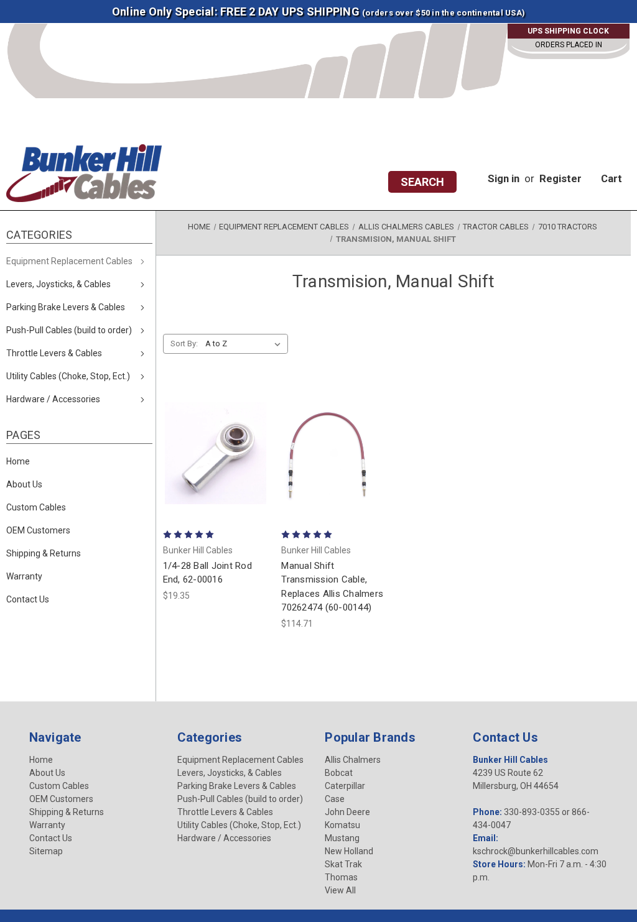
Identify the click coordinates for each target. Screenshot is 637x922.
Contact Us (27, 599)
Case (335, 799)
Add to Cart (216, 491)
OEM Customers (38, 530)
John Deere (347, 812)
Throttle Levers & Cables (54, 353)
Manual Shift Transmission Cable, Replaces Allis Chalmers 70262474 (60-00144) (332, 587)
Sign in (503, 178)
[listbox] (245, 343)
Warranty (24, 576)
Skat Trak (343, 864)
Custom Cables (36, 507)
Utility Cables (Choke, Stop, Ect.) (68, 376)
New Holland (349, 851)
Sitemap (46, 851)
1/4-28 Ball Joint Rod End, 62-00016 (207, 573)
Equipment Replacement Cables (69, 261)
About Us (24, 484)
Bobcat (339, 773)
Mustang (342, 838)
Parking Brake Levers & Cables (65, 307)
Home (18, 461)
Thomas (341, 877)
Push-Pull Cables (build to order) (69, 330)
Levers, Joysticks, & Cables (58, 284)
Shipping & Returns (43, 553)
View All (340, 890)
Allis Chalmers (353, 760)
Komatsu (342, 825)
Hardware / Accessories (53, 399)
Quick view (216, 419)
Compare (211, 453)
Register (560, 178)
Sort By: (184, 343)
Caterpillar (345, 786)
